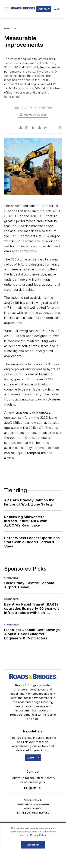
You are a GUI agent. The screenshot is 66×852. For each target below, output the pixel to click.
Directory (11, 28)
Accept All (33, 844)
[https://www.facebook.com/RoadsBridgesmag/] (25, 788)
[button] (7, 9)
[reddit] (39, 128)
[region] (33, 837)
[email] (46, 128)
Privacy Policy (38, 835)
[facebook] (20, 128)
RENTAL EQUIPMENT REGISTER (33, 812)
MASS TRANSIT (33, 808)
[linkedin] (27, 128)
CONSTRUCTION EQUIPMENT (33, 804)
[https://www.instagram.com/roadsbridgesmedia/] (30, 788)
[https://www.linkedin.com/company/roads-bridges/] (35, 788)
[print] (60, 128)
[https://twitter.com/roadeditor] (39, 788)
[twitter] (33, 128)
